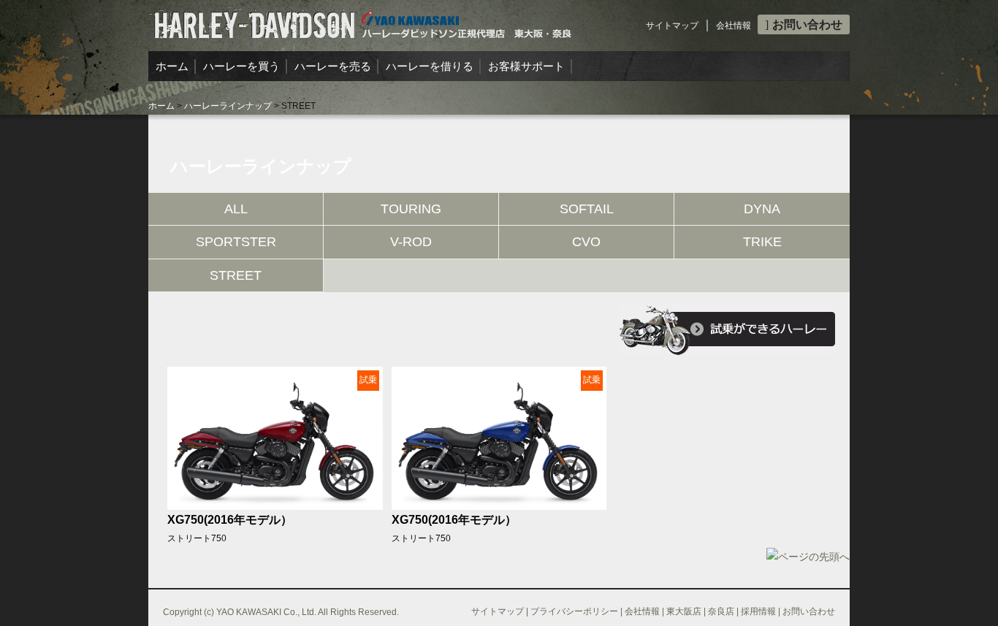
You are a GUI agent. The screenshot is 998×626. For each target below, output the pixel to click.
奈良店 (721, 611)
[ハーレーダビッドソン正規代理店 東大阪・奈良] (360, 18)
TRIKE (762, 241)
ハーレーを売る (332, 66)
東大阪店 (683, 611)
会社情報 (733, 25)
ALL (236, 209)
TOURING (411, 209)
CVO (586, 241)
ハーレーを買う (241, 66)
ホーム (172, 66)
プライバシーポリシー (574, 611)
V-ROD (411, 241)
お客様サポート (526, 66)
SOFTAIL (587, 209)
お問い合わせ (807, 24)
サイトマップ (672, 25)
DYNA (762, 209)
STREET (236, 275)
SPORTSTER (236, 241)
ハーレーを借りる (429, 66)
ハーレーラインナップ (228, 106)
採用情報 (758, 611)
